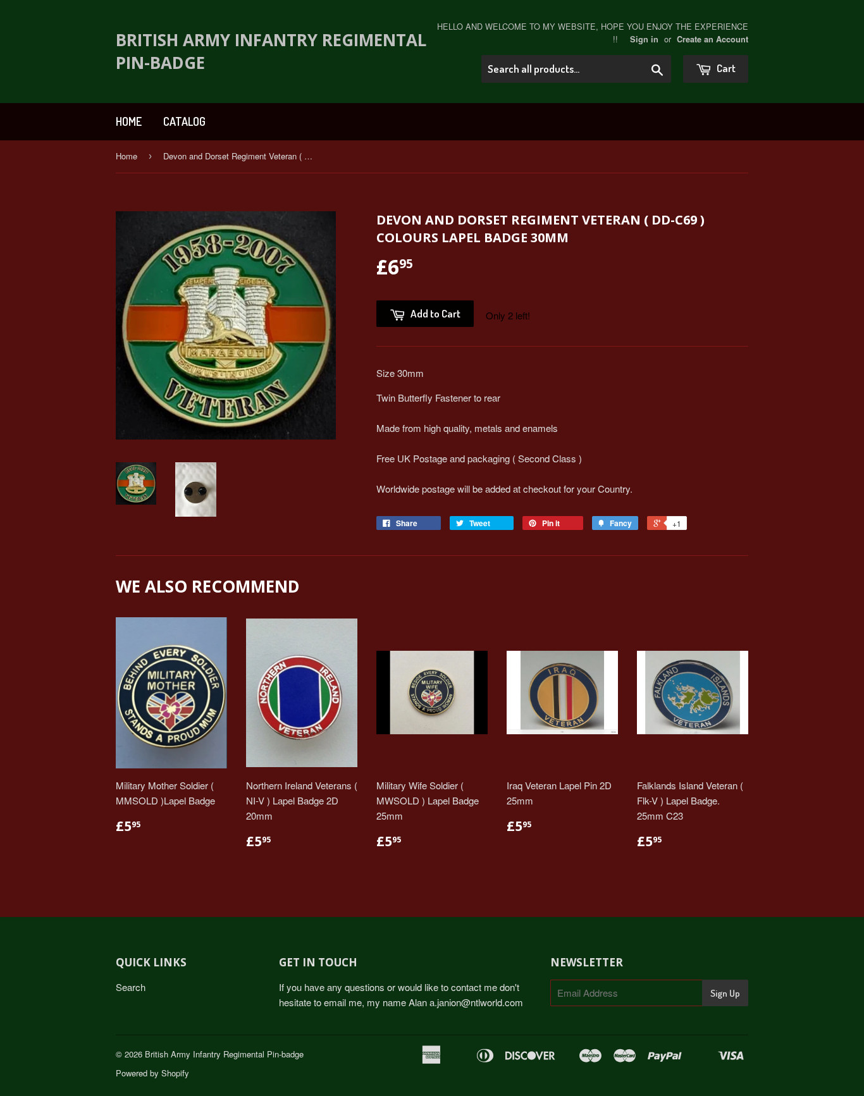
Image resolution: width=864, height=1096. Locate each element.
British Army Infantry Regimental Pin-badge (271, 51)
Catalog (184, 121)
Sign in (644, 39)
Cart (725, 68)
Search (130, 987)
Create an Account (712, 39)
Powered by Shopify (152, 1073)
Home (129, 121)
